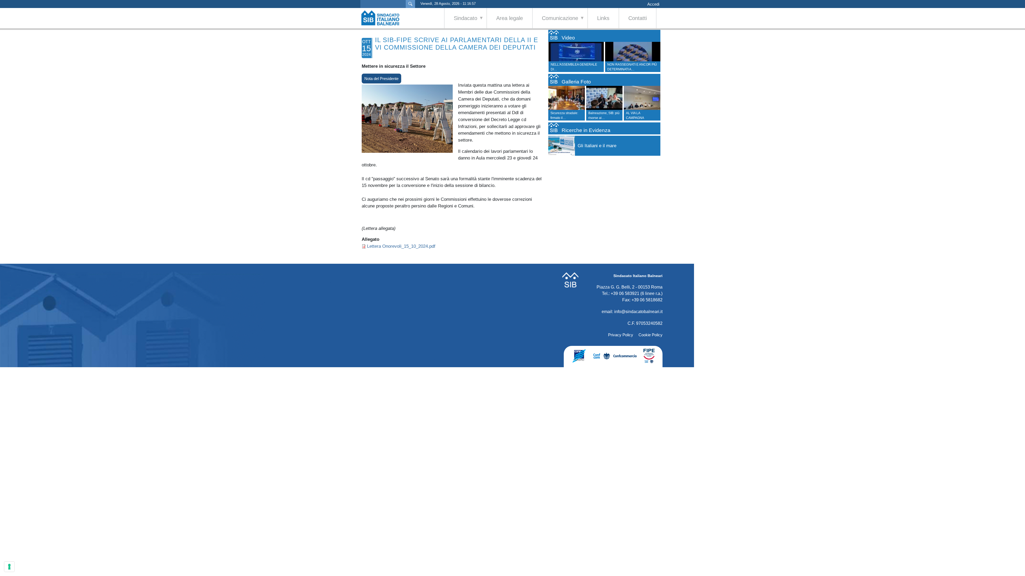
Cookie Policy (650, 335)
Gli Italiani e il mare (597, 145)
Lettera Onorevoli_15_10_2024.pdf (401, 246)
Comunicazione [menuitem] (555, 21)
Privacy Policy (620, 335)
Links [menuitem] (603, 18)
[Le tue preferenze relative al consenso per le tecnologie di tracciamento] (9, 567)
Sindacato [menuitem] (460, 21)
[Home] (383, 18)
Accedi (653, 4)
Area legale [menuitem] (509, 18)
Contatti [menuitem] (637, 18)
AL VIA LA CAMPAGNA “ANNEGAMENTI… (640, 118)
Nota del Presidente (381, 78)
